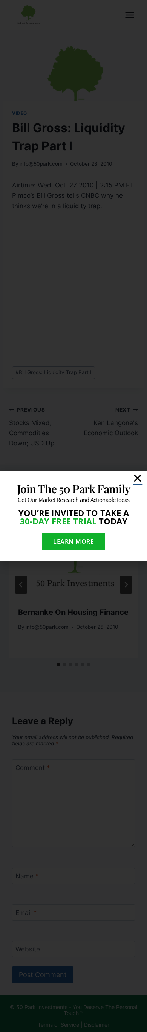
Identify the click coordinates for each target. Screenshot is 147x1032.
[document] (73, 516)
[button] (137, 478)
